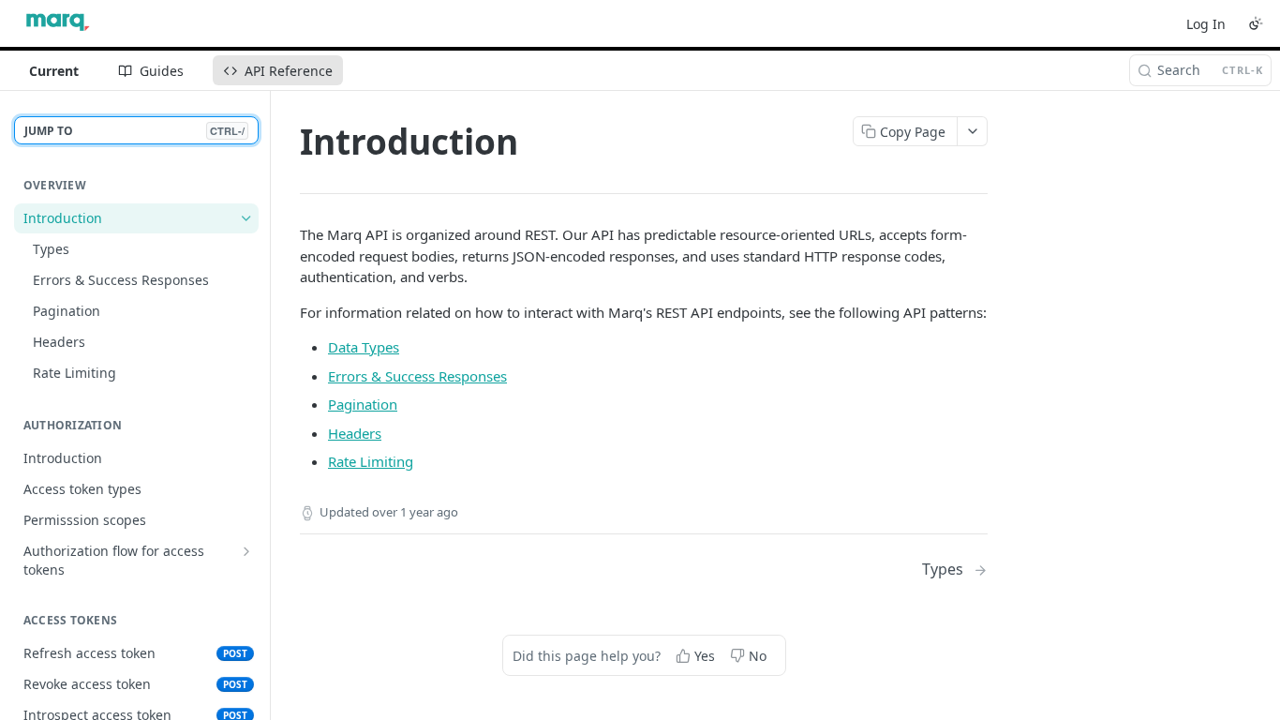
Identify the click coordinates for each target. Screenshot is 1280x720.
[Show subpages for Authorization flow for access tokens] (246, 551)
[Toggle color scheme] (1256, 23)
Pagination (362, 404)
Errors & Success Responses (417, 376)
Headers (354, 433)
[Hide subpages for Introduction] (246, 218)
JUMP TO (134, 131)
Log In (1206, 24)
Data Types (363, 347)
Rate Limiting (370, 461)
